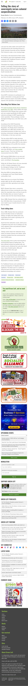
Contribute (4, 637)
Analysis (21, 18)
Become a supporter (8, 303)
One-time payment (13, 307)
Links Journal (5, 646)
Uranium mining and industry (8, 280)
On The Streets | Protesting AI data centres (12, 514)
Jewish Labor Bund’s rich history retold (11, 568)
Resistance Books (6, 648)
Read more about (9, 675)
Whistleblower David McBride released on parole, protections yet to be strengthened (12, 557)
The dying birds (5, 240)
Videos (3, 629)
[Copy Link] (16, 21)
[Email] (13, 21)
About (3, 635)
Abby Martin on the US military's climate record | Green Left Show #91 (14, 506)
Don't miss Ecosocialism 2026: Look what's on (13, 525)
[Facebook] (5, 21)
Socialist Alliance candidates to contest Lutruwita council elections (14, 561)
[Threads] (23, 547)
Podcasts (4, 628)
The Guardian (15, 160)
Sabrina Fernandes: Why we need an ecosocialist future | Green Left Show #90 (14, 517)
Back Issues (4, 620)
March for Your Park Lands (8, 442)
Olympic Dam (10, 277)
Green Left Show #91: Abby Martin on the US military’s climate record (13, 565)
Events (3, 640)
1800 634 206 (14, 310)
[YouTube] (2, 547)
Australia (3, 282)
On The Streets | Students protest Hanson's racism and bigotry (12, 502)
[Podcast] (5, 547)
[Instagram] (13, 547)
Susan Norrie (5, 15)
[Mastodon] (2, 21)
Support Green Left (8, 481)
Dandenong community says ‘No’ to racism (12, 554)
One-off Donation (10, 299)
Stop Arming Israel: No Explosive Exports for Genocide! (13, 453)
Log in (25, 1)
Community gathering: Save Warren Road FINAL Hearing (13, 445)
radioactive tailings (19, 280)
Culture (3, 619)
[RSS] (26, 547)
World (3, 617)
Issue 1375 (15, 18)
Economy (3, 277)
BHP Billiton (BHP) (19, 277)
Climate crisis (11, 275)
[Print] (10, 21)
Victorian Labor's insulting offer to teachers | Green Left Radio (12, 510)
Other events (14, 457)
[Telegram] (17, 547)
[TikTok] (10, 547)
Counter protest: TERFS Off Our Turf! (11, 438)
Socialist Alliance (6, 649)
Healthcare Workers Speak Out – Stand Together (14, 449)
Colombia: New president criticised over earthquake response (11, 575)
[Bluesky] (7, 21)
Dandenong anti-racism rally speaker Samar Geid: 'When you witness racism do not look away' (14, 528)
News (3, 614)
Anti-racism (4, 275)
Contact (3, 638)
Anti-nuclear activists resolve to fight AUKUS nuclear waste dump (13, 571)
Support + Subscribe (16, 1)
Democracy (18, 275)
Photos (3, 626)
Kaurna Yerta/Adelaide (15, 15)
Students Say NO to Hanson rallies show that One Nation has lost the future (13, 536)
